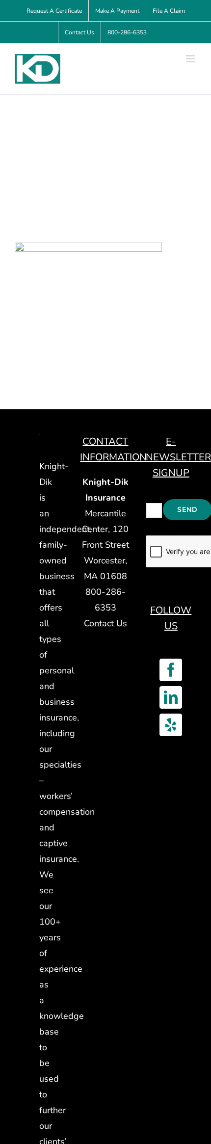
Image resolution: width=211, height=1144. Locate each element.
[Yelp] (170, 725)
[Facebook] (170, 670)
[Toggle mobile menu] (191, 58)
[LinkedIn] (170, 697)
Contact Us (105, 623)
